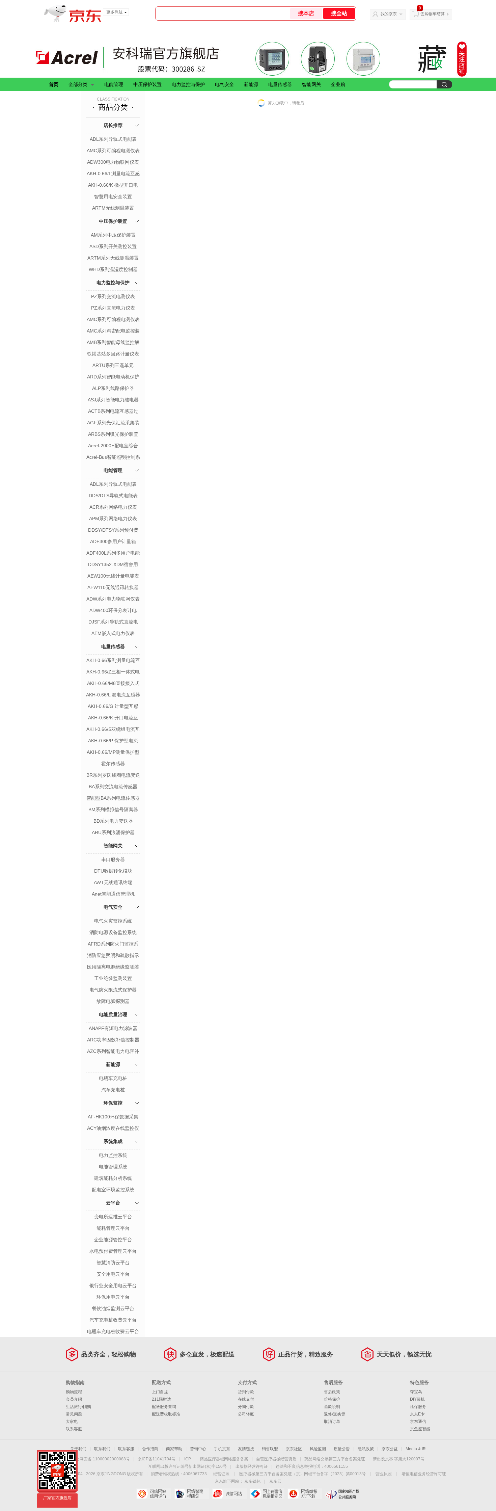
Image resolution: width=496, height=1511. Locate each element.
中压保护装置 (147, 84)
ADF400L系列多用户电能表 (113, 553)
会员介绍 (74, 1399)
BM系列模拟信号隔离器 (113, 809)
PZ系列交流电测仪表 (113, 296)
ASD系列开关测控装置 (113, 246)
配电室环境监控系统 (113, 1189)
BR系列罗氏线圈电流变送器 (113, 775)
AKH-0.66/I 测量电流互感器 (113, 174)
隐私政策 (366, 1449)
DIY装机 (417, 1399)
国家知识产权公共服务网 (342, 1493)
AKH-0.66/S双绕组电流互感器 (113, 729)
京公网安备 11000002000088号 (101, 1459)
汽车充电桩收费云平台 (113, 1320)
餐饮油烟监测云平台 (113, 1308)
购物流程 (74, 1391)
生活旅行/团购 (78, 1406)
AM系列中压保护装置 (113, 235)
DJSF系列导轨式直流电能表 (113, 622)
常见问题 (74, 1414)
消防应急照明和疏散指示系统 (113, 956)
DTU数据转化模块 (113, 871)
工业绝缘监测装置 (113, 978)
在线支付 (246, 1399)
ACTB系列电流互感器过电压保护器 (113, 411)
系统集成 (113, 1141)
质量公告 (342, 1449)
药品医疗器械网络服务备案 (224, 1459)
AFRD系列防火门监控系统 (113, 944)
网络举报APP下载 (304, 1493)
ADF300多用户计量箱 (113, 541)
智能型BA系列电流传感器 (113, 798)
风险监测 (318, 1449)
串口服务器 (113, 859)
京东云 (275, 1481)
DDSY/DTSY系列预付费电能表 (113, 530)
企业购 (338, 84)
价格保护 (332, 1399)
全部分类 (77, 84)
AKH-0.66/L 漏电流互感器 (113, 694)
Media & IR (416, 1449)
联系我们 (102, 1449)
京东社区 (294, 1449)
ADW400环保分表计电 (113, 610)
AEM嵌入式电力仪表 (113, 633)
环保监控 (113, 1103)
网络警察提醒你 (191, 1493)
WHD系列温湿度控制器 (113, 269)
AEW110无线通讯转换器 (113, 587)
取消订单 (332, 1421)
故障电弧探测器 (113, 1001)
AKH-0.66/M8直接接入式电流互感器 (113, 684)
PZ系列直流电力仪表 (113, 308)
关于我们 (78, 1449)
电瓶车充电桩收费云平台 (113, 1331)
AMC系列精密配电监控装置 (113, 331)
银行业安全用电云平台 (113, 1285)
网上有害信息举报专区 (267, 1493)
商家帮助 (174, 1449)
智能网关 (311, 84)
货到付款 (246, 1391)
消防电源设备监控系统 (113, 932)
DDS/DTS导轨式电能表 (113, 495)
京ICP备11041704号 (156, 1459)
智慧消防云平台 (113, 1262)
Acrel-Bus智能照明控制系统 (113, 457)
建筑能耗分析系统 (113, 1178)
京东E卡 (417, 1414)
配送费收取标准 (166, 1414)
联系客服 (74, 1429)
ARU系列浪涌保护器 (113, 832)
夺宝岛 (416, 1391)
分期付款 (246, 1406)
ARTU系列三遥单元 (113, 365)
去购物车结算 (432, 13)
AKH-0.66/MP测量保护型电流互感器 (113, 752)
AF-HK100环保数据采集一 (113, 1117)
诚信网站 (229, 1493)
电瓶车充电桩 (113, 1078)
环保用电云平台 (113, 1297)
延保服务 (418, 1406)
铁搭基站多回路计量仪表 (113, 353)
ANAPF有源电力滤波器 (113, 1028)
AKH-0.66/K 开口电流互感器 (113, 718)
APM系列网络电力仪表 (113, 518)
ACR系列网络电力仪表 (113, 507)
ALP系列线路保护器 (113, 388)
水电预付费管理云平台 (113, 1251)
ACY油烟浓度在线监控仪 (113, 1128)
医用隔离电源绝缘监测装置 (113, 967)
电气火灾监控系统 (113, 921)
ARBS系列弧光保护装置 (113, 434)
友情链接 (246, 1449)
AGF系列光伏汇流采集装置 (113, 423)
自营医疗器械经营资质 (276, 1459)
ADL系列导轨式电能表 (113, 139)
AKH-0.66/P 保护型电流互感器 (113, 741)
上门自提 (160, 1391)
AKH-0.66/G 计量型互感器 (113, 707)
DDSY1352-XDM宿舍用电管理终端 (113, 565)
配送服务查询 (164, 1406)
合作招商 (150, 1449)
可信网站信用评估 (153, 1493)
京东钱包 (252, 1481)
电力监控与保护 (188, 84)
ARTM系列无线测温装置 (113, 258)
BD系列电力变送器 (113, 821)
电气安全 (224, 84)
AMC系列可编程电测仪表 (113, 150)
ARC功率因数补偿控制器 (113, 1039)
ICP (187, 1459)
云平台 (113, 1202)
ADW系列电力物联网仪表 (113, 599)
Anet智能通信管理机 (113, 894)
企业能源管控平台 (113, 1239)
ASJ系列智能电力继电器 (113, 399)
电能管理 (113, 84)
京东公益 (390, 1449)
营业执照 (384, 1474)
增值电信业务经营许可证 (424, 1474)
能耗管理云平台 (113, 1228)
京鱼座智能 (420, 1429)
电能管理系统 (113, 1166)
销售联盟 (270, 1449)
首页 (53, 84)
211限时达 (161, 1399)
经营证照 (221, 1474)
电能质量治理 (113, 1014)
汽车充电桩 (113, 1089)
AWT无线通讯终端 (113, 882)
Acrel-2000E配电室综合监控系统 (113, 446)
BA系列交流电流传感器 (113, 786)
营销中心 (198, 1449)
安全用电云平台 (113, 1274)
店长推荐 (113, 125)
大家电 (72, 1421)
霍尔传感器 (113, 763)
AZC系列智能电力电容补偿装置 (113, 1052)
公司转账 (246, 1414)
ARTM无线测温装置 (113, 208)
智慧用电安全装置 (113, 196)
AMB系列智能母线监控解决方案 (113, 343)
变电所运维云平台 (113, 1216)
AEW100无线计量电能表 (113, 576)
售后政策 (332, 1391)
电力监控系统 (113, 1155)
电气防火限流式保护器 (113, 989)
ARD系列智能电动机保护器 (113, 377)
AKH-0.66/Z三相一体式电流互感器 (113, 672)
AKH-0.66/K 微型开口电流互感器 (113, 185)
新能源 (251, 84)
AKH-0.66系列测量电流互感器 (113, 661)
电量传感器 (280, 84)
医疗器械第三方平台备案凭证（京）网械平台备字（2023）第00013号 (302, 1474)
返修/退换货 (334, 1414)
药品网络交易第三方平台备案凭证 (334, 1459)
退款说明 (332, 1406)
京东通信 (418, 1421)
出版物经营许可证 (252, 1466)
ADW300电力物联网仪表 (113, 162)
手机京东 (222, 1449)
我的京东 (389, 13)
